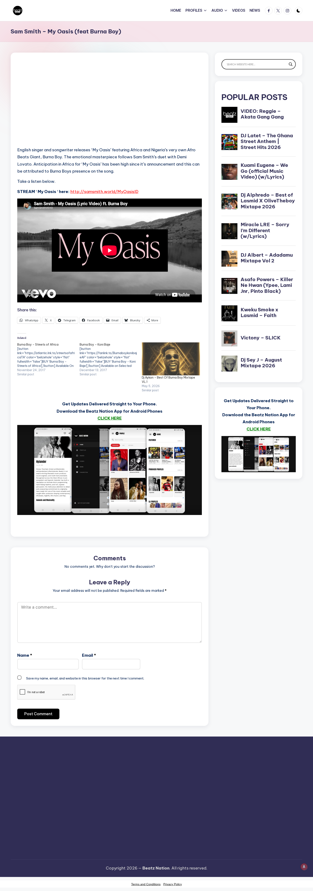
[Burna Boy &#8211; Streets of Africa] (48, 359)
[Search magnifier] (291, 64)
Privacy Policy (172, 884)
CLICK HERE (110, 418)
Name (24, 655)
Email (89, 655)
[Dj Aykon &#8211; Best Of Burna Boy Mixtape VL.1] (171, 359)
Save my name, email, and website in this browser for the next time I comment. (85, 678)
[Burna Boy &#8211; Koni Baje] (111, 359)
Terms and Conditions (146, 884)
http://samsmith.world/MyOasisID (104, 191)
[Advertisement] (109, 106)
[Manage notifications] (304, 866)
